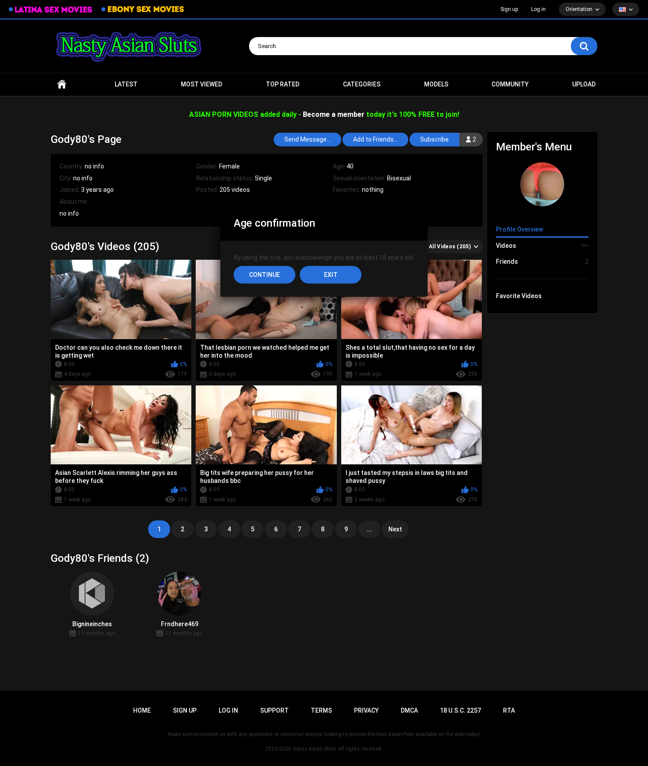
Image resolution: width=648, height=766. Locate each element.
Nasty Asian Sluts (314, 749)
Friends (542, 261)
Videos (542, 245)
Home (62, 84)
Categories (361, 84)
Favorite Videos (519, 295)
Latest (126, 84)
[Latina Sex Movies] (51, 9)
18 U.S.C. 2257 (460, 710)
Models (436, 84)
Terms (321, 710)
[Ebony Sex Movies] (142, 9)
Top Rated (282, 84)
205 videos (235, 189)
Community (510, 84)
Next (395, 529)
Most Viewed (201, 84)
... (369, 529)
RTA (509, 710)
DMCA (409, 710)
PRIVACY (366, 710)
